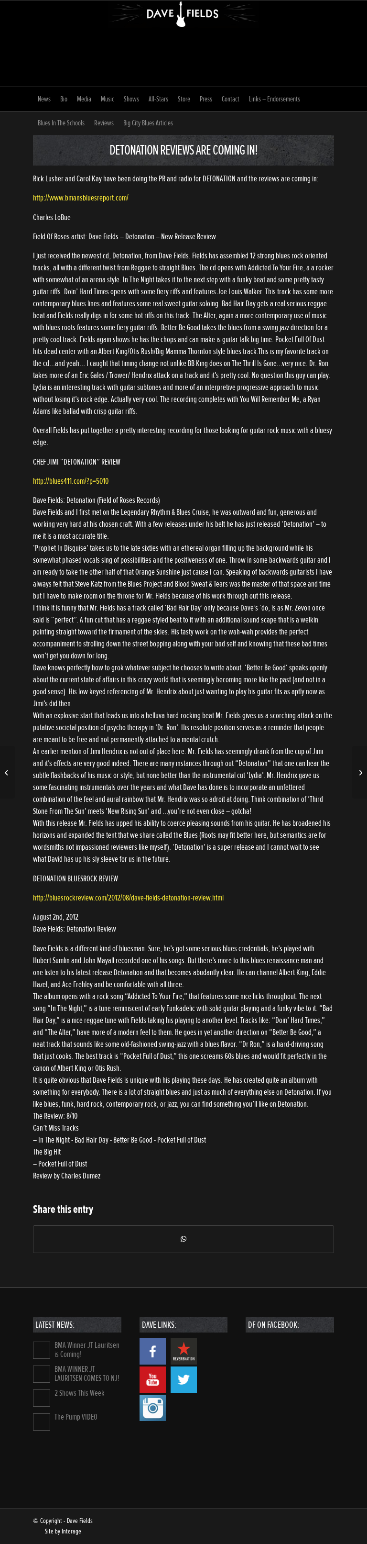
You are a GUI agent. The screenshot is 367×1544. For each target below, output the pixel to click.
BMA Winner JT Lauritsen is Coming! (86, 1350)
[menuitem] (44, 99)
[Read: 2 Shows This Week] (41, 1398)
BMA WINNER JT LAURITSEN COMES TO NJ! (86, 1374)
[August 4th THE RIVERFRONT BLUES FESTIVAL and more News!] (7, 772)
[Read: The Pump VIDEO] (41, 1422)
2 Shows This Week (79, 1393)
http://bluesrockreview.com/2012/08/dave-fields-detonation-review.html (128, 897)
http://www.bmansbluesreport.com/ (81, 197)
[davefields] (183, 43)
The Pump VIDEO (75, 1416)
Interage (71, 1531)
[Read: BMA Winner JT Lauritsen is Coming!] (41, 1350)
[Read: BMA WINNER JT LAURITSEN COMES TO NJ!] (41, 1374)
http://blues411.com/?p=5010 (70, 481)
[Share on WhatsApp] (183, 1239)
